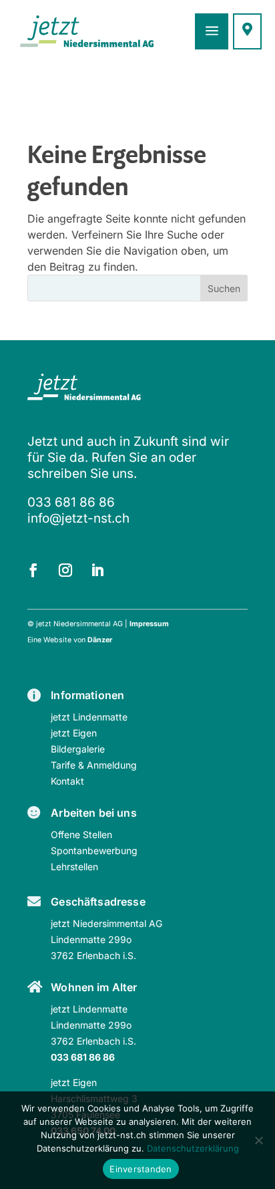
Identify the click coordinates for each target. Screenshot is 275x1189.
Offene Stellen (81, 834)
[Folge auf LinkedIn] (97, 570)
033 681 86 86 (71, 502)
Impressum (149, 624)
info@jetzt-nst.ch (78, 518)
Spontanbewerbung (94, 850)
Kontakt (67, 781)
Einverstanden (140, 1169)
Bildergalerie (78, 749)
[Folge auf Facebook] (33, 570)
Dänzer (99, 640)
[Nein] (258, 1140)
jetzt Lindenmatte (89, 716)
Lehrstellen (74, 866)
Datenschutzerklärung (193, 1148)
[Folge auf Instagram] (65, 570)
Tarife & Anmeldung (94, 765)
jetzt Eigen (74, 733)
